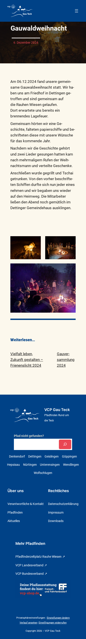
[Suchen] (65, 444)
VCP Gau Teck (57, 409)
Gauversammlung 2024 (66, 360)
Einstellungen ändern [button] (58, 617)
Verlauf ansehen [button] (28, 622)
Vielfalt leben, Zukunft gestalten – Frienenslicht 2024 (26, 360)
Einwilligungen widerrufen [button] (53, 622)
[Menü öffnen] (76, 11)
